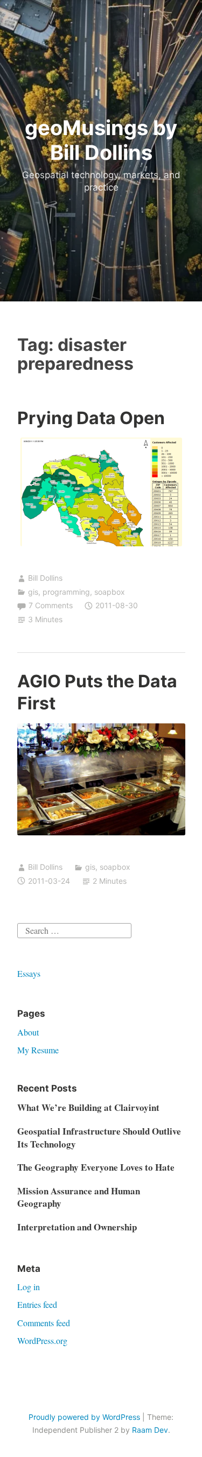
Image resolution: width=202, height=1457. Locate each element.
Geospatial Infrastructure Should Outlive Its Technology (99, 1137)
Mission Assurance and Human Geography (78, 1197)
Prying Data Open (91, 417)
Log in (28, 1286)
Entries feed (37, 1304)
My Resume (38, 1049)
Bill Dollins (45, 577)
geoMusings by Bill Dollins (101, 140)
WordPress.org (42, 1340)
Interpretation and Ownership (77, 1227)
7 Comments (51, 605)
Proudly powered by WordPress (84, 1416)
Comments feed (43, 1322)
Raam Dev (150, 1429)
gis (33, 591)
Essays (28, 973)
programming (66, 591)
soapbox (109, 591)
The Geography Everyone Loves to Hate (96, 1167)
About (28, 1032)
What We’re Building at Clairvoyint (88, 1107)
